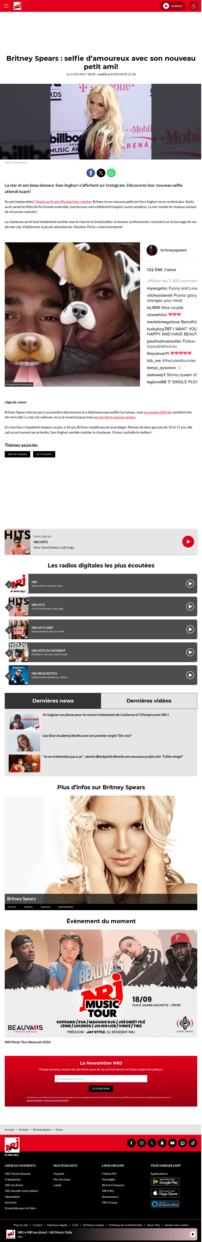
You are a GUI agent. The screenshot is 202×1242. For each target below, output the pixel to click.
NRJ (34, 582)
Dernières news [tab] (53, 701)
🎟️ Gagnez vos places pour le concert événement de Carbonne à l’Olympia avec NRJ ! (106, 715)
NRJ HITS (41, 542)
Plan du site (21, 1225)
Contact (37, 1225)
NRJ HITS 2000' (42, 627)
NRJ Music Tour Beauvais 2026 (28, 1042)
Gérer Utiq (153, 1225)
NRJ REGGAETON (44, 673)
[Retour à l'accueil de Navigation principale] (17, 6)
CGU (75, 1225)
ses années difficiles (158, 412)
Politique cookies (93, 1225)
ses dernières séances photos (114, 417)
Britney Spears (21, 898)
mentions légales (34, 1100)
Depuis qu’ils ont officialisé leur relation (63, 202)
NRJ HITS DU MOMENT (48, 650)
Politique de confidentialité (125, 1225)
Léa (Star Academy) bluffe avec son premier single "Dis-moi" (87, 735)
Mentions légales (57, 1225)
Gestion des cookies (177, 1225)
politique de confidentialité (56, 1100)
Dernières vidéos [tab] (149, 701)
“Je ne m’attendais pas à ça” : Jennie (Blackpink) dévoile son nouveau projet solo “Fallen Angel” (113, 756)
